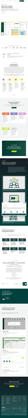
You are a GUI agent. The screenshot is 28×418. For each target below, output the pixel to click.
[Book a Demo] (14, 151)
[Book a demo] (22, 1)
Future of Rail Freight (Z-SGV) (12, 57)
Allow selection (14, 214)
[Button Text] (18, 1)
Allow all (22, 214)
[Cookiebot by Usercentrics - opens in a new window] (23, 203)
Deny (6, 214)
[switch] (11, 212)
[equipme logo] (1, 1)
